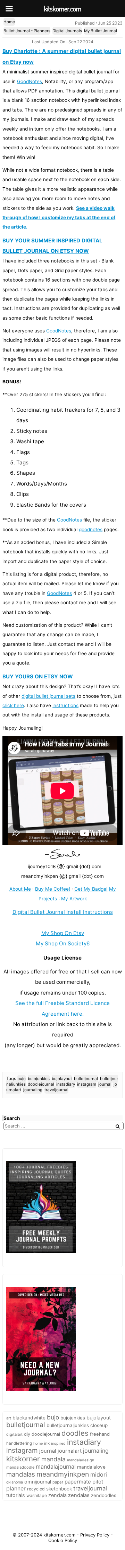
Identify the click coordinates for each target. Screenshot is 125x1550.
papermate (78, 1481)
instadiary (65, 1084)
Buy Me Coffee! (52, 889)
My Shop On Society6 (63, 943)
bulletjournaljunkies (68, 1425)
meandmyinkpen (62, 1474)
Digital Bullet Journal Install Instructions (62, 912)
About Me (20, 889)
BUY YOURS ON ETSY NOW (37, 676)
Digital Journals (67, 30)
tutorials (15, 1495)
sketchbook (59, 1488)
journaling (32, 1089)
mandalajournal (56, 1466)
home (38, 1443)
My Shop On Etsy (62, 933)
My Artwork (74, 898)
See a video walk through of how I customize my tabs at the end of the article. (58, 217)
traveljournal (56, 1089)
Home (9, 21)
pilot (97, 1481)
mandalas (20, 1474)
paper (57, 1482)
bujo (21, 1078)
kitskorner (23, 1458)
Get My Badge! (91, 889)
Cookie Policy (62, 1540)
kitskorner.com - (61, 1535)
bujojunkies (39, 1078)
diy (27, 1434)
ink (47, 1443)
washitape (36, 1495)
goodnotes (90, 529)
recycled (36, 1488)
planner (16, 1488)
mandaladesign (80, 1460)
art (8, 1418)
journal (104, 1084)
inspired (58, 1443)
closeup (99, 1425)
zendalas (79, 1495)
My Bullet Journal (100, 30)
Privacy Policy (95, 1535)
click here (13, 705)
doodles (75, 1433)
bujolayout (62, 1078)
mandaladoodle (20, 1467)
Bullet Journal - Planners (26, 30)
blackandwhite (28, 1417)
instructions (65, 705)
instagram (86, 1084)
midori (98, 1474)
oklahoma (14, 1482)
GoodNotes (29, 81)
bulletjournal (86, 1078)
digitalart (14, 1434)
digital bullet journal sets (48, 696)
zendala (57, 1495)
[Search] (118, 1126)
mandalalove (91, 1467)
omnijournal (37, 1482)
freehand (100, 1434)
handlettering (19, 1443)
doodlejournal (41, 1084)
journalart (70, 1451)
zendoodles (103, 1495)
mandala (53, 1459)
